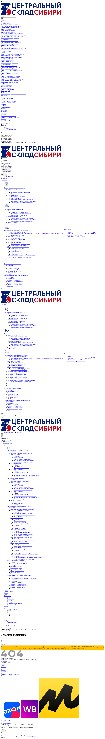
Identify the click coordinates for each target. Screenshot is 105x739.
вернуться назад (7, 662)
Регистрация (4, 172)
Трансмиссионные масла (21, 472)
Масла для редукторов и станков (23, 546)
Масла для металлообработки (22, 532)
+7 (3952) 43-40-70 (6, 120)
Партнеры (3, 671)
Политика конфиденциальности (10, 674)
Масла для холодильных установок (23, 551)
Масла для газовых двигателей (22, 526)
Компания (3, 667)
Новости (3, 670)
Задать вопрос (6, 171)
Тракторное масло (19, 466)
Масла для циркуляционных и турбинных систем (28, 557)
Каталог (9, 448)
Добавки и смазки (19, 503)
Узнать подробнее (31, 736)
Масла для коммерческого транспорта (21, 453)
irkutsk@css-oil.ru (6, 141)
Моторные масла (18, 457)
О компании (10, 599)
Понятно (3, 737)
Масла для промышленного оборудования (22, 509)
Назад (10, 447)
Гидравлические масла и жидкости (23, 513)
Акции (3, 665)
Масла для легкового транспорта (19, 481)
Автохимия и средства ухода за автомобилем (23, 578)
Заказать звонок (5, 169)
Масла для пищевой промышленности (24, 540)
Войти (10, 172)
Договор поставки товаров (8, 673)
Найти (2, 731)
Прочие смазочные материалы (18, 563)
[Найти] (2, 18)
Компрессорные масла (20, 521)
